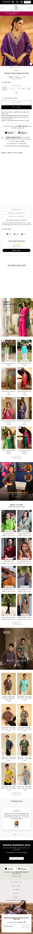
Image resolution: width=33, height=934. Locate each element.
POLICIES (16, 893)
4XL (16, 93)
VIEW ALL (16, 457)
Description (16, 209)
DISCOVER (16, 889)
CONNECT (16, 897)
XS (4, 88)
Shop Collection (16, 858)
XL (19, 88)
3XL (29, 88)
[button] (16, 82)
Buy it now (16, 107)
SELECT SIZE (16, 85)
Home (16, 70)
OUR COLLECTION (16, 882)
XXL (24, 88)
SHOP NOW (27, 2)
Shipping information (16, 213)
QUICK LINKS (16, 886)
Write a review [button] (16, 250)
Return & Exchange (16, 216)
